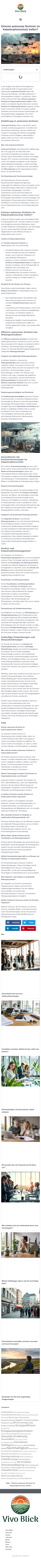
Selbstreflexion (24, 1459)
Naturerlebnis (33, 1448)
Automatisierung (25, 1415)
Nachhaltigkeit (17, 1448)
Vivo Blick (9, 1530)
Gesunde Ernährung (14, 1436)
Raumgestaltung (10, 1456)
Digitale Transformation (27, 1420)
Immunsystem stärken (20, 1439)
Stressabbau (24, 1462)
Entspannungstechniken (17, 1430)
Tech (8, 1483)
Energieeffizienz (26, 1425)
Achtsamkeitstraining (10, 1415)
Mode (7, 1540)
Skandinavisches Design (9, 1462)
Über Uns (8, 1547)
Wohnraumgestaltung (12, 1476)
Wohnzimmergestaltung (10, 1478)
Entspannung (5, 1428)
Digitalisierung (6, 1423)
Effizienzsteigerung (23, 1422)
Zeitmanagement (25, 1478)
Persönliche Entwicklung (10, 1451)
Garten (7, 1535)
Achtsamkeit (7, 1412)
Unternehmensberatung (26, 1470)
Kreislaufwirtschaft (7, 1442)
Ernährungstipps (24, 1434)
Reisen (8, 1542)
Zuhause (8, 1532)
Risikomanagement (26, 1457)
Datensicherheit (8, 1420)
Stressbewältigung (12, 1464)
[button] (20, 19)
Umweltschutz (9, 1470)
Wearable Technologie (8, 1473)
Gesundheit (7, 1439)
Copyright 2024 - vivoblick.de (20, 1555)
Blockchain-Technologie (19, 1417)
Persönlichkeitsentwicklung (29, 1451)
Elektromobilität (8, 1426)
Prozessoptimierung (24, 1454)
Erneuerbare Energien (9, 1434)
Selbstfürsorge (9, 1459)
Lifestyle (8, 1537)
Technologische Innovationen (23, 1468)
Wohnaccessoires (20, 1473)
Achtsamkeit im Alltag (21, 1412)
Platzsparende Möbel (9, 1454)
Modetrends (19, 1445)
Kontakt (8, 1549)
